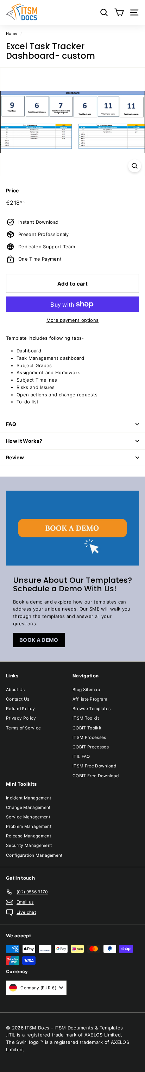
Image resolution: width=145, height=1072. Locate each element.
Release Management (28, 835)
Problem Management (28, 826)
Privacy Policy (21, 718)
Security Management (29, 845)
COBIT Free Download (95, 775)
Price (12, 190)
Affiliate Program (89, 699)
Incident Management (28, 797)
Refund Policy (20, 708)
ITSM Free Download (94, 765)
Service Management (28, 816)
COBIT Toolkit (86, 727)
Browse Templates (91, 708)
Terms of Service (23, 727)
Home (11, 33)
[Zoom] (134, 165)
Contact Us (17, 699)
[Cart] (119, 12)
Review (15, 457)
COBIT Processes (90, 746)
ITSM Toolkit (85, 718)
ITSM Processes (89, 737)
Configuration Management (34, 855)
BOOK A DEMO (38, 640)
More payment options (72, 320)
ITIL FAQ (81, 756)
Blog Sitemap (86, 689)
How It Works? (24, 441)
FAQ (11, 424)
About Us (15, 689)
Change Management (28, 807)
